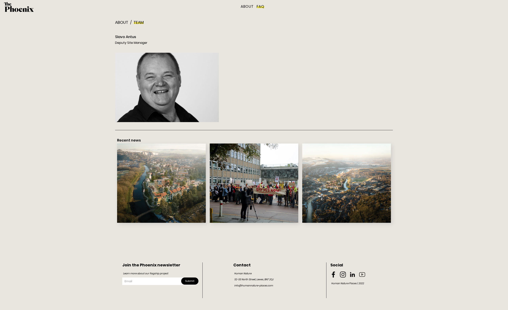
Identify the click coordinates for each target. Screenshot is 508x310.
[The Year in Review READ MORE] (254, 183)
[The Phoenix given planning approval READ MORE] (161, 183)
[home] (19, 7)
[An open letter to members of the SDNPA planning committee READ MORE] (346, 183)
